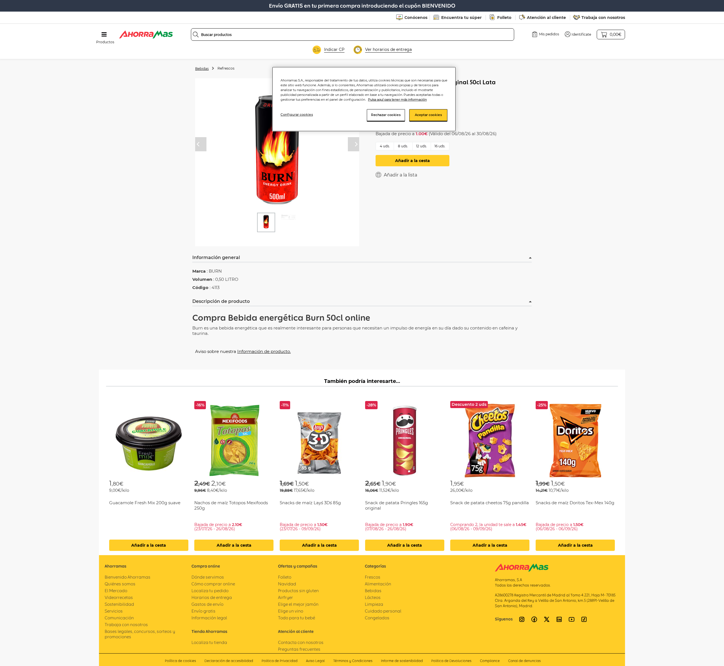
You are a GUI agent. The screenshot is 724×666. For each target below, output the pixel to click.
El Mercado (116, 590)
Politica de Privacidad (280, 661)
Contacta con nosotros (301, 642)
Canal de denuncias (524, 661)
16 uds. (439, 146)
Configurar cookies (297, 115)
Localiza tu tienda (209, 642)
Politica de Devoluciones (451, 661)
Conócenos (415, 17)
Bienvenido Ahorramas (127, 577)
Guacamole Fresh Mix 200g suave (144, 502)
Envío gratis (203, 611)
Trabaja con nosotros (603, 17)
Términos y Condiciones (352, 661)
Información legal (209, 617)
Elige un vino (290, 611)
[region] (364, 99)
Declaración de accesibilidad (228, 661)
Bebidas (202, 68)
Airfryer (285, 597)
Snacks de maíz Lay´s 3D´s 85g (310, 502)
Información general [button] (216, 257)
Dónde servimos (207, 577)
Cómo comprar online (213, 584)
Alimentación (378, 584)
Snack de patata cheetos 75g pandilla (489, 502)
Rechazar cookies (385, 115)
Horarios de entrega (211, 597)
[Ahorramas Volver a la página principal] (146, 34)
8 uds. (403, 146)
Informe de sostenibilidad (402, 661)
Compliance (490, 661)
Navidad (287, 584)
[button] (578, 34)
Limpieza (374, 604)
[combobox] (352, 34)
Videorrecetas (119, 597)
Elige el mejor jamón (298, 604)
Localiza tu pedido (210, 590)
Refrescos (225, 68)
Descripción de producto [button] (221, 301)
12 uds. (421, 146)
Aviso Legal (315, 661)
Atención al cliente (546, 17)
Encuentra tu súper (461, 17)
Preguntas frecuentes (299, 649)
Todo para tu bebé (296, 617)
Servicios (114, 611)
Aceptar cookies (428, 115)
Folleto (504, 17)
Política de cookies (180, 661)
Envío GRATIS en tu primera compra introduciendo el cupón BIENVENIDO (362, 5)
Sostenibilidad (119, 604)
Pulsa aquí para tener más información (397, 100)
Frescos (372, 577)
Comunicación (119, 617)
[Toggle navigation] (104, 34)
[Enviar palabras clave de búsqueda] (196, 34)
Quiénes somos (120, 584)
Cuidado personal (383, 611)
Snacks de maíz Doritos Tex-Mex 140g (575, 502)
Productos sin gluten (298, 590)
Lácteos (373, 597)
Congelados (377, 617)
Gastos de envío (207, 604)
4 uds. (385, 146)
